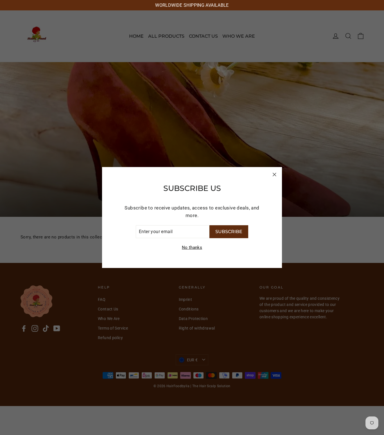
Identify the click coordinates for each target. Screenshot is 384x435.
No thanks (192, 247)
